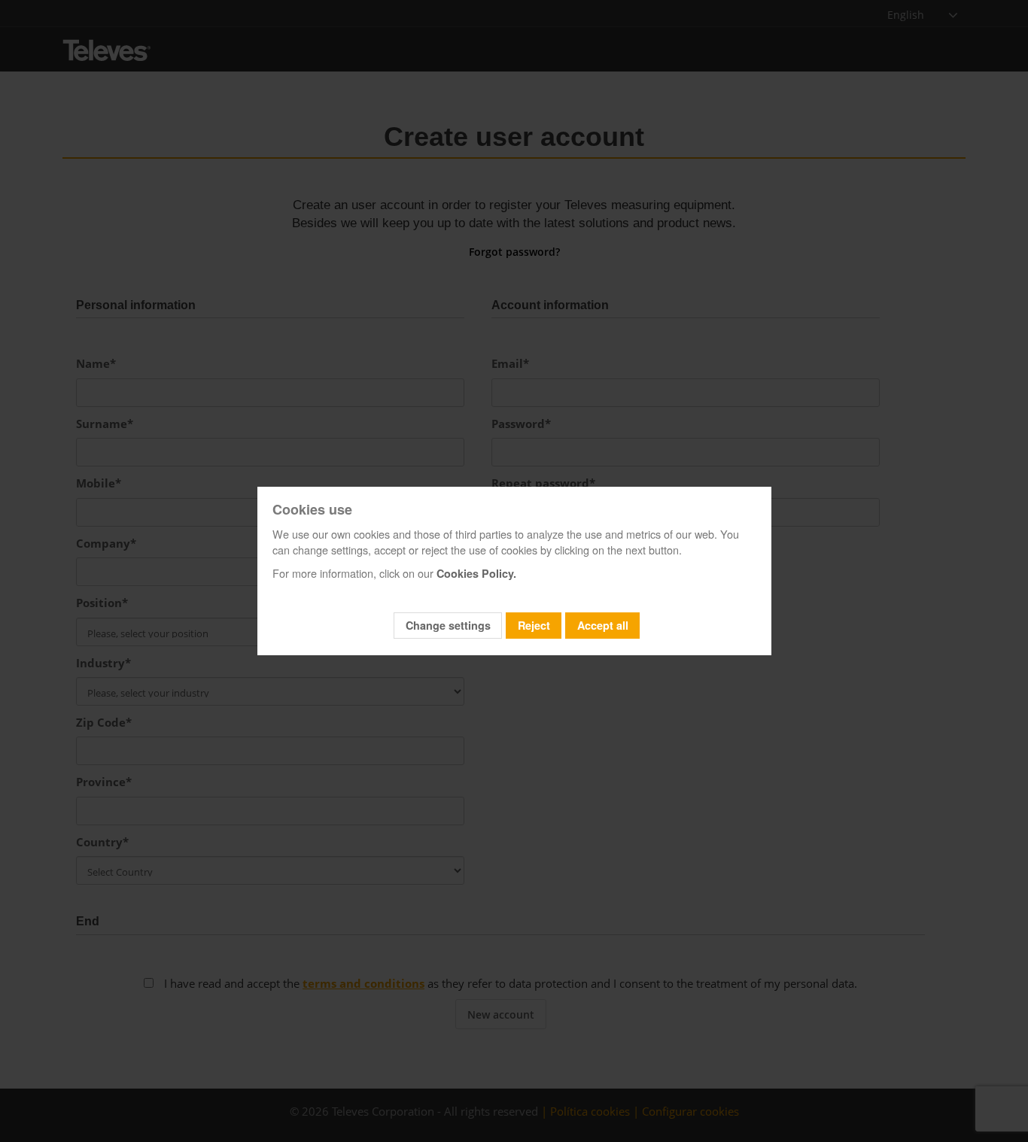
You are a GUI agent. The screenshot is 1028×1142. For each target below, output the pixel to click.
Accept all (602, 625)
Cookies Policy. (476, 573)
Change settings (448, 625)
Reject (534, 625)
